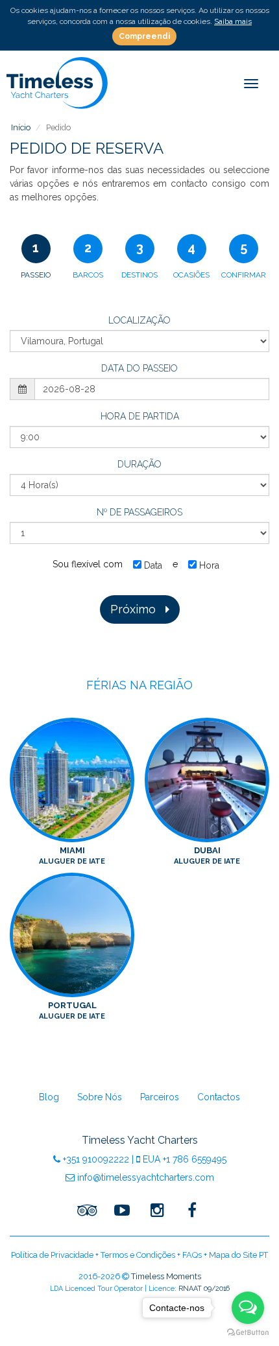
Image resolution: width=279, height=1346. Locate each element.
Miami (72, 855)
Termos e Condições (138, 1255)
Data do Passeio (139, 368)
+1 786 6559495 (184, 1159)
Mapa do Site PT (238, 1255)
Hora (208, 565)
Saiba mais (233, 21)
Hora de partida (140, 416)
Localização (139, 320)
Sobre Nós (99, 1097)
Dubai (207, 855)
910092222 (96, 1159)
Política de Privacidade (52, 1255)
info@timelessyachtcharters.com (144, 1177)
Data (151, 565)
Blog (49, 1097)
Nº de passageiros (139, 512)
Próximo (137, 609)
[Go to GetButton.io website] (248, 1332)
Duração (139, 464)
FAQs (192, 1255)
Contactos (218, 1097)
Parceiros (159, 1097)
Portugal (72, 1010)
